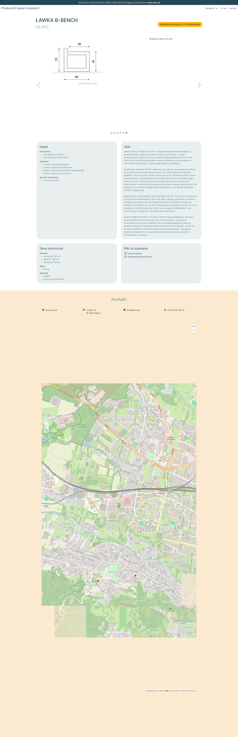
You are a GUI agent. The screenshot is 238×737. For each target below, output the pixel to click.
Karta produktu (134, 253)
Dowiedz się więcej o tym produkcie (180, 24)
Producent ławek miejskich (20, 8)
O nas (223, 8)
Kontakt (233, 8)
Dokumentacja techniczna (139, 256)
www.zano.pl (153, 2)
